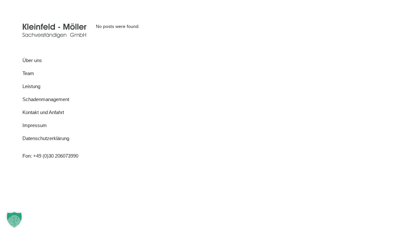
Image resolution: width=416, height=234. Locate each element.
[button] (14, 219)
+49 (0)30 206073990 (55, 156)
